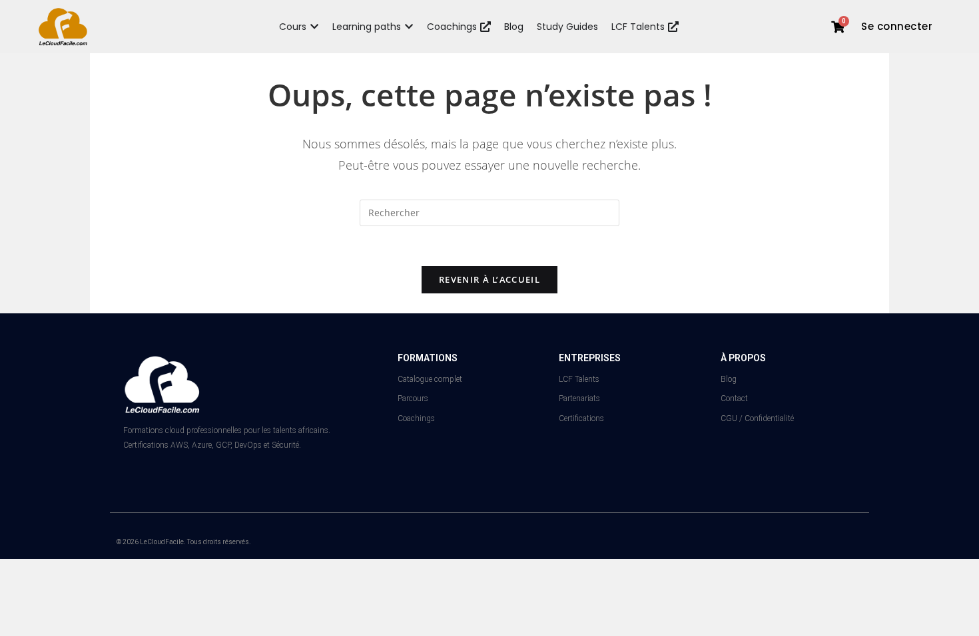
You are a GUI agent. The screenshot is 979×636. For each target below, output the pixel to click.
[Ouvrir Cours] (314, 27)
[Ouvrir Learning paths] (409, 27)
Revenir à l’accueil (489, 279)
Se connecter (896, 26)
